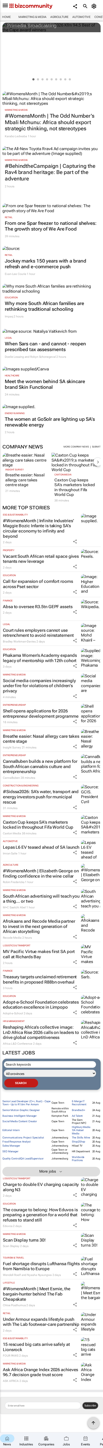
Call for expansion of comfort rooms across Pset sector (38, 584)
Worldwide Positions (78, 1159)
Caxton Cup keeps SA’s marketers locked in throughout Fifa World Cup (74, 487)
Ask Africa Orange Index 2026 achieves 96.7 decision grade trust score (40, 1372)
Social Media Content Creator (19, 1121)
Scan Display (11, 1246)
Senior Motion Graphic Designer (21, 1110)
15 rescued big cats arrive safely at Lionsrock (36, 1347)
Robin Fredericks (13, 882)
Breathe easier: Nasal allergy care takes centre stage (25, 480)
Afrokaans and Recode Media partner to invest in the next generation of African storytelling (39, 926)
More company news (76, 446)
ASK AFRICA (11, 1381)
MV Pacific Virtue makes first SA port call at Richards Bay (39, 954)
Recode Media (12, 937)
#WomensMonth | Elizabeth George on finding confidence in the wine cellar (41, 873)
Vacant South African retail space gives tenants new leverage (41, 559)
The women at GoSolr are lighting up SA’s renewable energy (50, 422)
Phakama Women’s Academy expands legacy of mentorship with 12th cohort (40, 658)
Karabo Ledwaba (16, 136)
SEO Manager (10, 1151)
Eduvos (7, 1226)
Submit (96, 446)
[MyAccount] (94, 6)
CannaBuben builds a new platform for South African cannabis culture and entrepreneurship (40, 766)
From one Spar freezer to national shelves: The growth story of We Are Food (51, 226)
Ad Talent (77, 1115)
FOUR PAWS (10, 1355)
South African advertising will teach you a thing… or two (41, 899)
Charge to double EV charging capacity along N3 (41, 1187)
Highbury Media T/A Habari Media (81, 1130)
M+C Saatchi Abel (14, 907)
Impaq (9, 316)
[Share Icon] (75, 541)
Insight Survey (14, 469)
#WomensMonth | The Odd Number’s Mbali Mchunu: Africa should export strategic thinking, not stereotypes (49, 122)
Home (6, 17)
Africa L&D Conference (17, 1043)
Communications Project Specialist (23, 1137)
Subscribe (90, 1405)
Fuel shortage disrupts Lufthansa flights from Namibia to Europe (41, 1266)
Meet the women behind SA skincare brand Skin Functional (45, 384)
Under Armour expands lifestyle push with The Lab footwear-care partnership (41, 1322)
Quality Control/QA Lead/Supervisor (23, 1158)
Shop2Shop (78, 1141)
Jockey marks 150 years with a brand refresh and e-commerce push (45, 263)
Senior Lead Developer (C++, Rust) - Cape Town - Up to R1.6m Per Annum (26, 1103)
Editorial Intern (10, 1130)
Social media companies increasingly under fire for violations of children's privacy (39, 685)
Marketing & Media (32, 17)
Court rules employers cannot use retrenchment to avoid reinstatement (38, 633)
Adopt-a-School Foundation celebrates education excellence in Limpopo (41, 1005)
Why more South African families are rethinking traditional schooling (44, 306)
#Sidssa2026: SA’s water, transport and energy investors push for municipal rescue (41, 796)
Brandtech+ (78, 1110)
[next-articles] (97, 462)
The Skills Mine (81, 1137)
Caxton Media (62, 474)
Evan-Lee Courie (15, 274)
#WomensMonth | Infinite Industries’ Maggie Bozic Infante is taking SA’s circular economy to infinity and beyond (38, 528)
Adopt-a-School (13, 1013)
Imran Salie (10, 853)
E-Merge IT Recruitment (79, 1103)
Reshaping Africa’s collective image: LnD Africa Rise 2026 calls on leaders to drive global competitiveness (41, 1032)
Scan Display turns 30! (24, 1240)
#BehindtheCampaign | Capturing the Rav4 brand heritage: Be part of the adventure (50, 172)
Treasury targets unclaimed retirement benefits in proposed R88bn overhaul (40, 979)
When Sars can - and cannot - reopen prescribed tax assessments (45, 346)
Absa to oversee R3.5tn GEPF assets (38, 606)
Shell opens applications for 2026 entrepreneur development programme (41, 713)
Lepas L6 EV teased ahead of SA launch (41, 847)
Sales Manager (11, 1145)
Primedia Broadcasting (32, 25)
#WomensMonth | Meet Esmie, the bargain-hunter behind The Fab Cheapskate (36, 1293)
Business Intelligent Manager (19, 1115)
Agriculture (59, 17)
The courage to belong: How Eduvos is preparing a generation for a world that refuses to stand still (40, 1214)
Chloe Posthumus (14, 1305)
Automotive (81, 17)
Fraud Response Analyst (16, 1141)
